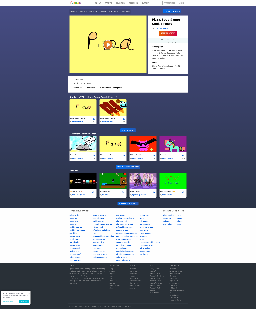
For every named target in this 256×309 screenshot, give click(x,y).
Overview (133, 269)
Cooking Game (98, 251)
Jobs (111, 278)
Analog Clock (145, 251)
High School (174, 281)
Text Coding (167, 224)
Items (179, 218)
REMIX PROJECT (168, 33)
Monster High (98, 242)
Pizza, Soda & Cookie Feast (78, 118)
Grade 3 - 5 (74, 221)
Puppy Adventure (123, 260)
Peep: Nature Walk (147, 245)
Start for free (169, 3)
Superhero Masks (123, 242)
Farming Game (105, 191)
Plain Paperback (107, 122)
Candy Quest (75, 239)
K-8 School (173, 288)
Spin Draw (144, 230)
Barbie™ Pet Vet (76, 227)
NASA (142, 218)
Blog (111, 269)
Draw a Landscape (123, 239)
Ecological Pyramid (123, 245)
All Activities (74, 215)
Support (112, 273)
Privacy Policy (97, 306)
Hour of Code (154, 293)
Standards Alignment (177, 290)
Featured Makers (135, 281)
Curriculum (133, 271)
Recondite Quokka (78, 195)
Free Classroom (175, 273)
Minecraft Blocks (155, 281)
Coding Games (155, 269)
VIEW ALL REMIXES (128, 130)
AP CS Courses (174, 283)
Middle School (174, 278)
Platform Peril (121, 221)
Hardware (144, 254)
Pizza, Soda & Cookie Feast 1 (108, 118)
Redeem (132, 276)
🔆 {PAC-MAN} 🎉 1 (77, 191)
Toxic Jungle (74, 251)
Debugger (143, 236)
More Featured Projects (128, 203)
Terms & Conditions (84, 306)
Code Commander (100, 257)
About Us (113, 271)
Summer (132, 288)
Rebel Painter (167, 195)
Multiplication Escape (125, 251)
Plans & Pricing (135, 283)
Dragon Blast (75, 236)
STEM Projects (174, 297)
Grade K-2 (73, 218)
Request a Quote (175, 300)
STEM (142, 239)
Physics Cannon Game (125, 254)
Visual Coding (168, 215)
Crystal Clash (145, 215)
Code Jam (153, 290)
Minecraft (167, 218)
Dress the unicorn (166, 155)
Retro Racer (121, 215)
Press (111, 276)
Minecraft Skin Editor (157, 276)
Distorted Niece (161, 28)
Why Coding (134, 278)
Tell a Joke (144, 221)
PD (171, 293)
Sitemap (112, 283)
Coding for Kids (77, 11)
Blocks (179, 221)
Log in (181, 3)
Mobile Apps (114, 281)
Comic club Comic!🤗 (167, 191)
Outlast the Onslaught (125, 218)
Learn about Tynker (172, 11)
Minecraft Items (155, 285)
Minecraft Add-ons (156, 283)
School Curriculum (176, 271)
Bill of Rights (145, 248)
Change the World (100, 254)
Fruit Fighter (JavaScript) (102, 224)
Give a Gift (133, 273)
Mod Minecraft (75, 254)
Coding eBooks (115, 285)
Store (111, 288)
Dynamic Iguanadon (139, 195)
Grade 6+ (73, 224)
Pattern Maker (145, 233)
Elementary (173, 276)
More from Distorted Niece (128, 167)
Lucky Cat (73, 155)
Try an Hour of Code (80, 211)
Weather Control (99, 215)
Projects (89, 11)
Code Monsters (75, 260)
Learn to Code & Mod (173, 211)
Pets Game (97, 248)
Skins (179, 215)
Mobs (179, 224)
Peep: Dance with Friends (150, 242)
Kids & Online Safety (110, 306)
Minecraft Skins (155, 273)
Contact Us (128, 306)
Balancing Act (98, 218)
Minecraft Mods (155, 288)
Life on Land (98, 227)
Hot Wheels (74, 242)
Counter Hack (75, 248)
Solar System (121, 257)
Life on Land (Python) (124, 224)
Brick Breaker (75, 257)
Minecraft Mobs (155, 278)
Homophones (121, 248)
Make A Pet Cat (135, 155)
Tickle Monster (99, 221)
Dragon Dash (75, 245)
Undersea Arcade (146, 227)
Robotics (166, 221)
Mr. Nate (105, 195)
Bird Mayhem (145, 224)
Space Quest (98, 245)
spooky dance (135, 191)
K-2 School (173, 285)
